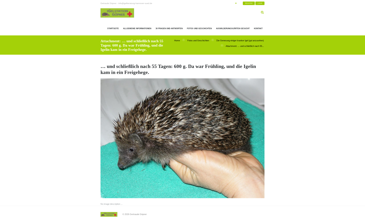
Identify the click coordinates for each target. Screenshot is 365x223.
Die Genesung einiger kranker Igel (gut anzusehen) (240, 40)
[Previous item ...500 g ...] (141, 138)
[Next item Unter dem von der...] (223, 138)
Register (249, 3)
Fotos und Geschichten (198, 40)
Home (177, 40)
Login (260, 3)
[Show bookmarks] (236, 3)
